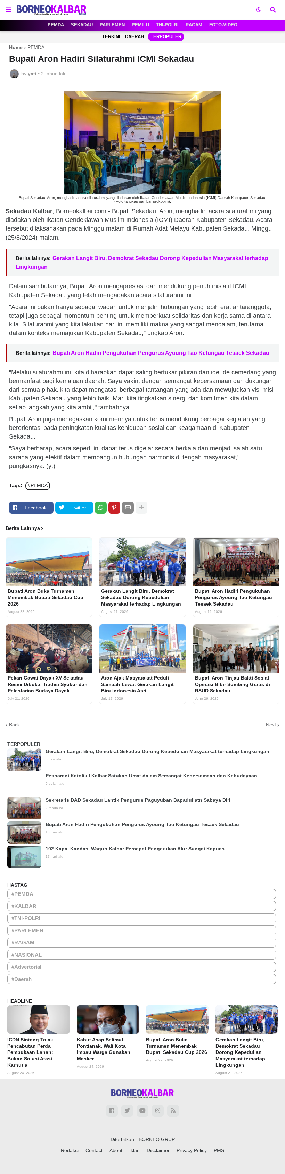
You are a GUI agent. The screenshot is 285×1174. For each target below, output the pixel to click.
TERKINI (111, 36)
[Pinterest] (114, 508)
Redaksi (70, 1150)
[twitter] (127, 1111)
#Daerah (21, 979)
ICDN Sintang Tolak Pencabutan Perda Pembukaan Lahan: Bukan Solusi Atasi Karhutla (30, 1052)
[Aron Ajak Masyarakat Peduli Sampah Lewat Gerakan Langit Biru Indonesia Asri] (142, 648)
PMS (219, 1150)
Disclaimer (158, 1150)
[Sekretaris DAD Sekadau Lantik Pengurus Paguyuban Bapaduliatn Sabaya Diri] (24, 808)
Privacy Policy (192, 1150)
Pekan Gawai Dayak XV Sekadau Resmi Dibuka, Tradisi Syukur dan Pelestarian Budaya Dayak (48, 684)
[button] (8, 10)
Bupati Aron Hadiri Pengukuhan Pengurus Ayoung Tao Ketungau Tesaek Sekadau (160, 353)
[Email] (128, 508)
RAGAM (194, 24)
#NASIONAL (26, 955)
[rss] (173, 1111)
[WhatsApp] (101, 508)
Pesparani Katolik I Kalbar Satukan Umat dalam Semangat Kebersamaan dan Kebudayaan (151, 775)
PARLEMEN (112, 24)
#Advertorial (26, 967)
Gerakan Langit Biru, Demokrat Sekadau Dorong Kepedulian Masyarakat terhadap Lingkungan (141, 597)
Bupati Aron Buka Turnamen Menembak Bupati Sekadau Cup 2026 (45, 597)
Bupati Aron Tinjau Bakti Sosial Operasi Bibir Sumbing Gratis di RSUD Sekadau (232, 684)
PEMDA (56, 24)
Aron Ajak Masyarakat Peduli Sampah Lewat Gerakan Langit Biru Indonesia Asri (137, 684)
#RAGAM (22, 943)
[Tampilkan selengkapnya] (141, 508)
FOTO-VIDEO (223, 24)
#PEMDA (38, 485)
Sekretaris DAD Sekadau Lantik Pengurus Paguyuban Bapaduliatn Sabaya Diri (138, 800)
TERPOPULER (165, 36)
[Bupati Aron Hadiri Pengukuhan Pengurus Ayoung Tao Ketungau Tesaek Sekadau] (236, 562)
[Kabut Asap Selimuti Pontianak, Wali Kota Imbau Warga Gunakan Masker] (108, 1019)
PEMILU (140, 24)
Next (271, 724)
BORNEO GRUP (157, 1139)
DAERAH (134, 36)
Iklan (134, 1150)
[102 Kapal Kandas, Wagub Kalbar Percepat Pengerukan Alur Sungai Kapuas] (24, 857)
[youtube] (142, 1111)
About (115, 1150)
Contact (94, 1150)
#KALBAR (23, 906)
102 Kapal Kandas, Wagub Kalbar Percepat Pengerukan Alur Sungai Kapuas (135, 848)
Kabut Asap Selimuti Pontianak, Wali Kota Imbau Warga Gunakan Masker (103, 1049)
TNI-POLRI (167, 24)
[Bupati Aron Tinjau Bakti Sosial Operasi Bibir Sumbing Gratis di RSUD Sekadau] (236, 648)
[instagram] (158, 1111)
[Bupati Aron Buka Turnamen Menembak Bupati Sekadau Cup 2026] (49, 562)
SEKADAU (82, 24)
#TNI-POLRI (25, 918)
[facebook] (112, 1111)
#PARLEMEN (27, 930)
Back (14, 724)
